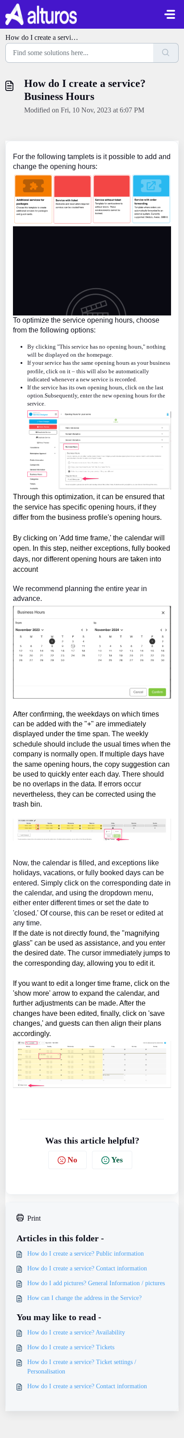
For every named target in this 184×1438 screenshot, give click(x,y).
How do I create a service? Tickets (70, 1347)
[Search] (166, 53)
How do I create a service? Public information (85, 1253)
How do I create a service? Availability (76, 1332)
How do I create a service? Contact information (87, 1268)
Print (34, 1218)
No (72, 1159)
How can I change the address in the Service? (84, 1298)
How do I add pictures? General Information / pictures (96, 1283)
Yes (117, 1159)
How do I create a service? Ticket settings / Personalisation (81, 1367)
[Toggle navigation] (170, 14)
